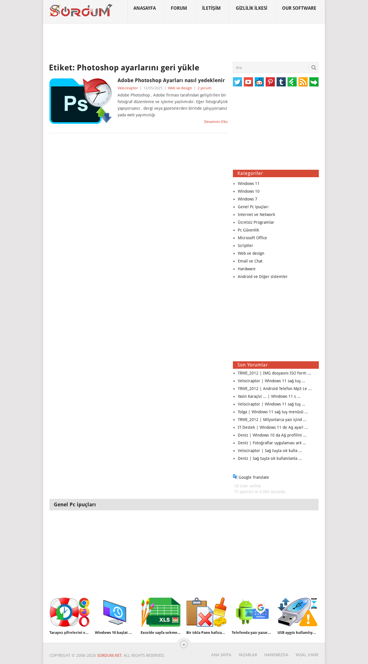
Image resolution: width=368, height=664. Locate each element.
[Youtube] (248, 81)
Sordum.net (109, 655)
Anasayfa (144, 8)
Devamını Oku (216, 121)
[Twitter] (237, 81)
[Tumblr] (281, 81)
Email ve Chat (250, 261)
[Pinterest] (270, 81)
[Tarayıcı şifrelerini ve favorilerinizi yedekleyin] (69, 612)
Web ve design (180, 88)
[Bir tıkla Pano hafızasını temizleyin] (206, 612)
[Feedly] (292, 81)
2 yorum (205, 88)
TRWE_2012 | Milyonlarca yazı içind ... (272, 419)
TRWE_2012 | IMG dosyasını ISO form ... (274, 373)
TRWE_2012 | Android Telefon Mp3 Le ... (275, 388)
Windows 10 (249, 191)
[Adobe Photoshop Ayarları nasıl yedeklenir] (80, 101)
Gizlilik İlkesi (251, 8)
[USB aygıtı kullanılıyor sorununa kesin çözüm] (297, 612)
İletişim (211, 8)
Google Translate (253, 477)
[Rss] (303, 81)
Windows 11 (249, 183)
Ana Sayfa (221, 655)
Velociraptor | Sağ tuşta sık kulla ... (270, 450)
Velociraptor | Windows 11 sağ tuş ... (271, 381)
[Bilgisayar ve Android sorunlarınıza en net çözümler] (81, 10)
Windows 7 (247, 199)
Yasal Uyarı (307, 655)
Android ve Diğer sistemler (263, 276)
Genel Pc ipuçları (253, 206)
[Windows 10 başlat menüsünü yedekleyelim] (115, 612)
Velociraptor (128, 88)
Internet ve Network (256, 214)
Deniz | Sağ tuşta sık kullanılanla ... (270, 458)
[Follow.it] (314, 81)
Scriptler (245, 245)
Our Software (299, 8)
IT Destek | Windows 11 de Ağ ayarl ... (273, 427)
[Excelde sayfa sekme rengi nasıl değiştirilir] (161, 612)
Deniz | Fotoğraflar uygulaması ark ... (272, 443)
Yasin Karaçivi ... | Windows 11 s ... (269, 396)
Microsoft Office (252, 238)
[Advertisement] (184, 43)
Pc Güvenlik (248, 230)
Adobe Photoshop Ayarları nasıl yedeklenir (171, 80)
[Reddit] (259, 81)
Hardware (247, 269)
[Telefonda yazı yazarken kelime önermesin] (252, 612)
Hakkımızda (276, 655)
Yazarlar (248, 655)
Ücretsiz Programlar (256, 222)
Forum (179, 8)
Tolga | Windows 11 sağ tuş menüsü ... (273, 412)
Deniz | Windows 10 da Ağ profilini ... (272, 435)
